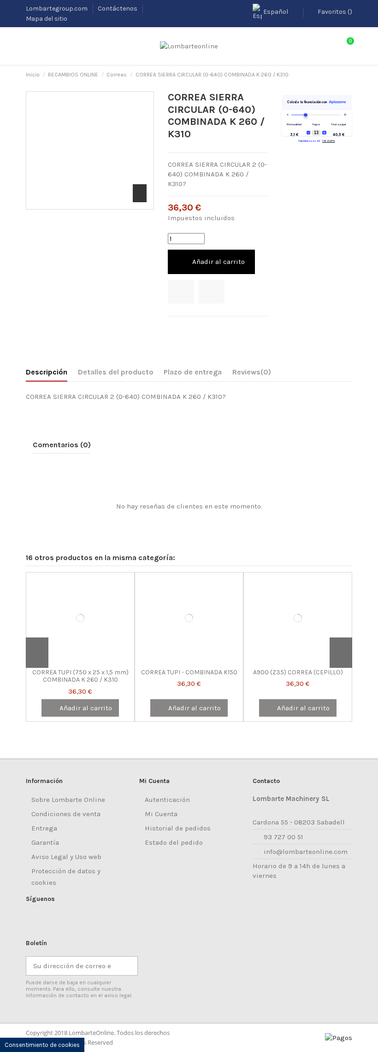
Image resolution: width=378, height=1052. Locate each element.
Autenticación (167, 799)
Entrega (44, 828)
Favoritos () (334, 12)
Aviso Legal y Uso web (66, 857)
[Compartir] (172, 328)
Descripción (46, 372)
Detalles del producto (116, 372)
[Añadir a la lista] (181, 292)
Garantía (45, 842)
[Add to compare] (211, 292)
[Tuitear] (184, 328)
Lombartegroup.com (57, 8)
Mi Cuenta (161, 814)
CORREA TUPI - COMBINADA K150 (189, 672)
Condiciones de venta (65, 814)
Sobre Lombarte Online (68, 799)
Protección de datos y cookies (65, 877)
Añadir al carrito (218, 261)
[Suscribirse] (127, 966)
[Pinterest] (195, 328)
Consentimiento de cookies (42, 1044)
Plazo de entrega (193, 372)
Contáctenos (118, 8)
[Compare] (80, 660)
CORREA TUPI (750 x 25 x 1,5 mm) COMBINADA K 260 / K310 (80, 676)
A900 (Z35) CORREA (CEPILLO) (298, 672)
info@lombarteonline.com (306, 851)
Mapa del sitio (46, 19)
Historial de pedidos (178, 828)
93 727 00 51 (283, 837)
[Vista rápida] (92, 660)
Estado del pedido (174, 842)
